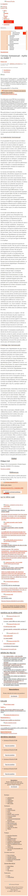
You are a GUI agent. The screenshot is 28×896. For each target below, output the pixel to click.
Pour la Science (11, 855)
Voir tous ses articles (5, 469)
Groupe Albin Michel (9, 863)
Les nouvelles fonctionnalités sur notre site (15, 849)
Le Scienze (10, 861)
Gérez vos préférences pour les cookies (14, 844)
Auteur (14, 458)
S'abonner (6, 493)
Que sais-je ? (10, 870)
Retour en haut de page (6, 732)
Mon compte (10, 803)
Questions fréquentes (12, 835)
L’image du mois (11, 810)
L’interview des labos (12, 827)
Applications (10, 800)
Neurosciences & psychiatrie (13, 44)
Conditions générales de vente (14, 841)
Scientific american (11, 858)
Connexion (6, 24)
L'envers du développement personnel (13, 819)
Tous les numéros (9, 745)
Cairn (8, 875)
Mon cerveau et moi (12, 823)
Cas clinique (10, 826)
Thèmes (9, 829)
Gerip (8, 867)
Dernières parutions (8, 737)
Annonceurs (10, 847)
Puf (8, 869)
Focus (8, 811)
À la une (9, 813)
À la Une (4, 701)
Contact (9, 837)
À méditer (9, 817)
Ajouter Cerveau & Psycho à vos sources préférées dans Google (13, 91)
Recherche (6, 19)
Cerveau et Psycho (11, 856)
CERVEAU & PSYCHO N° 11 (16, 63)
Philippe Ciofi (4, 61)
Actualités (9, 808)
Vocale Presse (10, 877)
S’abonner (9, 22)
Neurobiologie (4, 52)
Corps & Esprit (10, 821)
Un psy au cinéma (11, 816)
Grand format (7, 72)
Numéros (9, 799)
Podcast (12, 49)
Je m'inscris (14, 696)
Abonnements (10, 797)
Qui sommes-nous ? (12, 838)
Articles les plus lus (8, 653)
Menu (5, 10)
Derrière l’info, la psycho (13, 814)
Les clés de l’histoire (12, 824)
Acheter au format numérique (12, 492)
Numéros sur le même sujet (11, 613)
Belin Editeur (10, 866)
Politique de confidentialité (13, 842)
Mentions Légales (11, 840)
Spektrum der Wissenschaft (13, 859)
